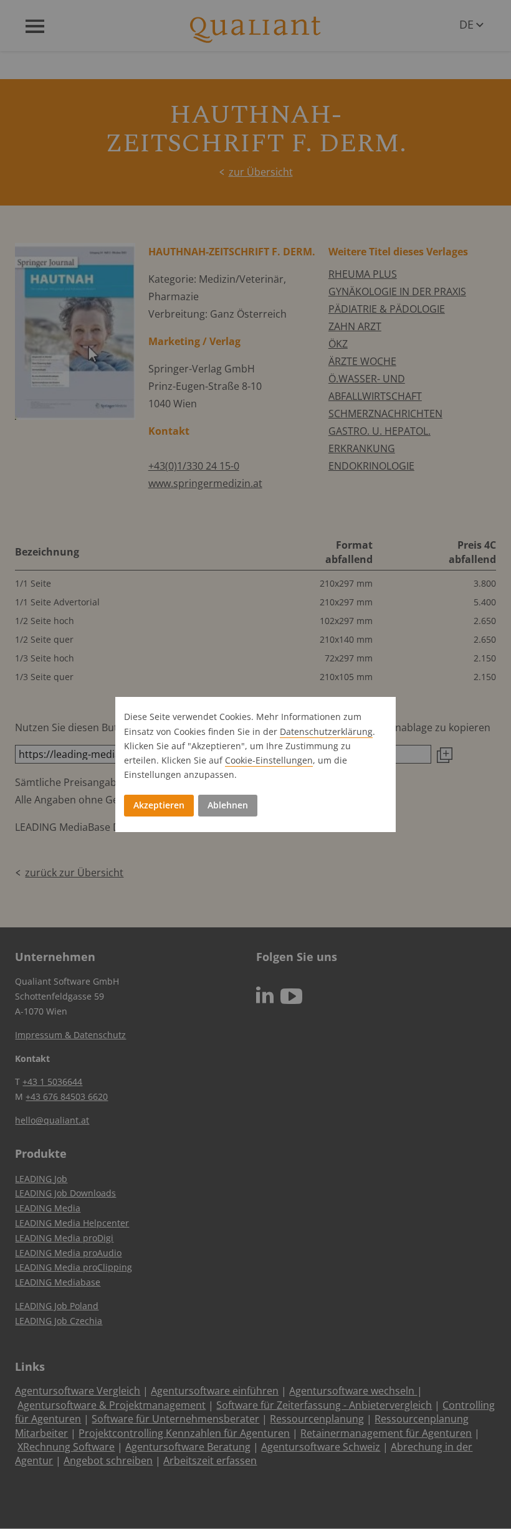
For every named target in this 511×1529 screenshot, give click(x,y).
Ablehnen (228, 805)
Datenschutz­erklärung (326, 731)
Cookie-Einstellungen (269, 760)
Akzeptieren (158, 805)
